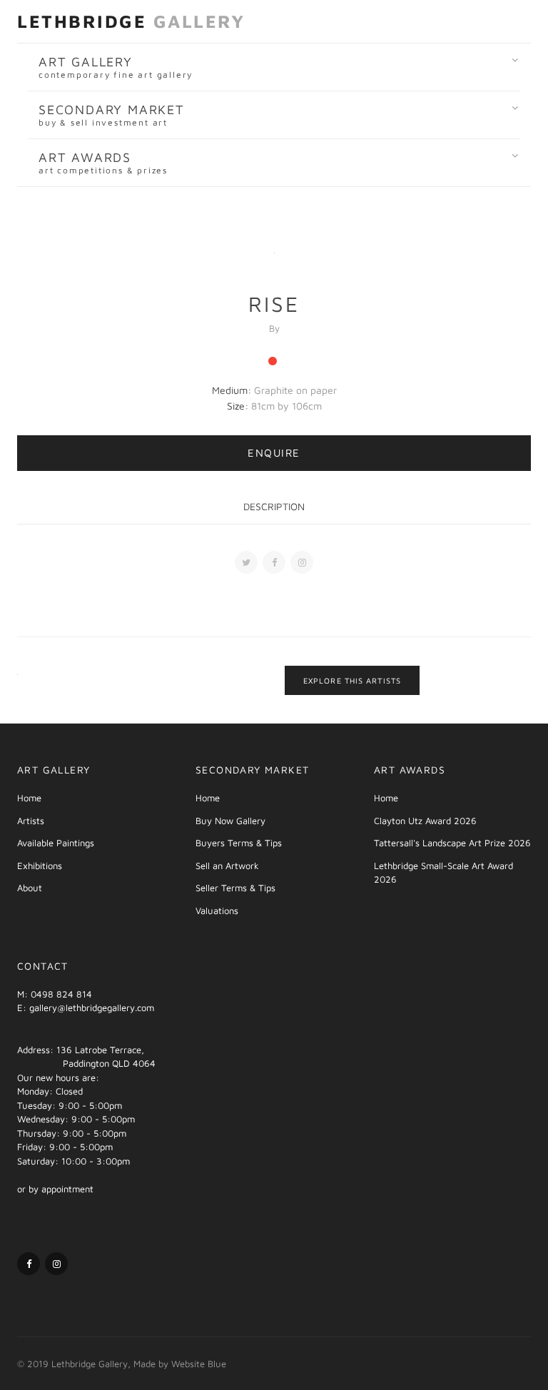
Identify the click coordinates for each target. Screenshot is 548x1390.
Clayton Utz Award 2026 (425, 820)
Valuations (217, 910)
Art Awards (103, 163)
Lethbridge (131, 21)
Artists (30, 820)
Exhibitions (39, 865)
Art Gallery (116, 67)
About (29, 887)
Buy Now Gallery (230, 820)
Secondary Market (112, 115)
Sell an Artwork (227, 865)
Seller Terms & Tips (235, 887)
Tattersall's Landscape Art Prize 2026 (452, 842)
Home (29, 797)
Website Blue (198, 1363)
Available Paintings (55, 842)
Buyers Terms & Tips (239, 842)
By (274, 328)
